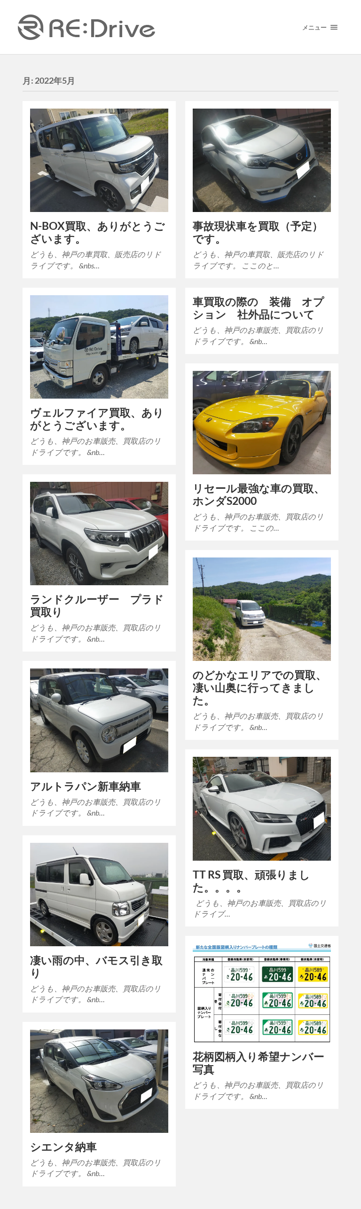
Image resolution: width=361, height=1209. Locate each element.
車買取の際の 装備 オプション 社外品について (258, 308)
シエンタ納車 (63, 1146)
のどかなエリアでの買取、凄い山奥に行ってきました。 (260, 687)
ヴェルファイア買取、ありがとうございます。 (97, 419)
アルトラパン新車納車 (85, 786)
